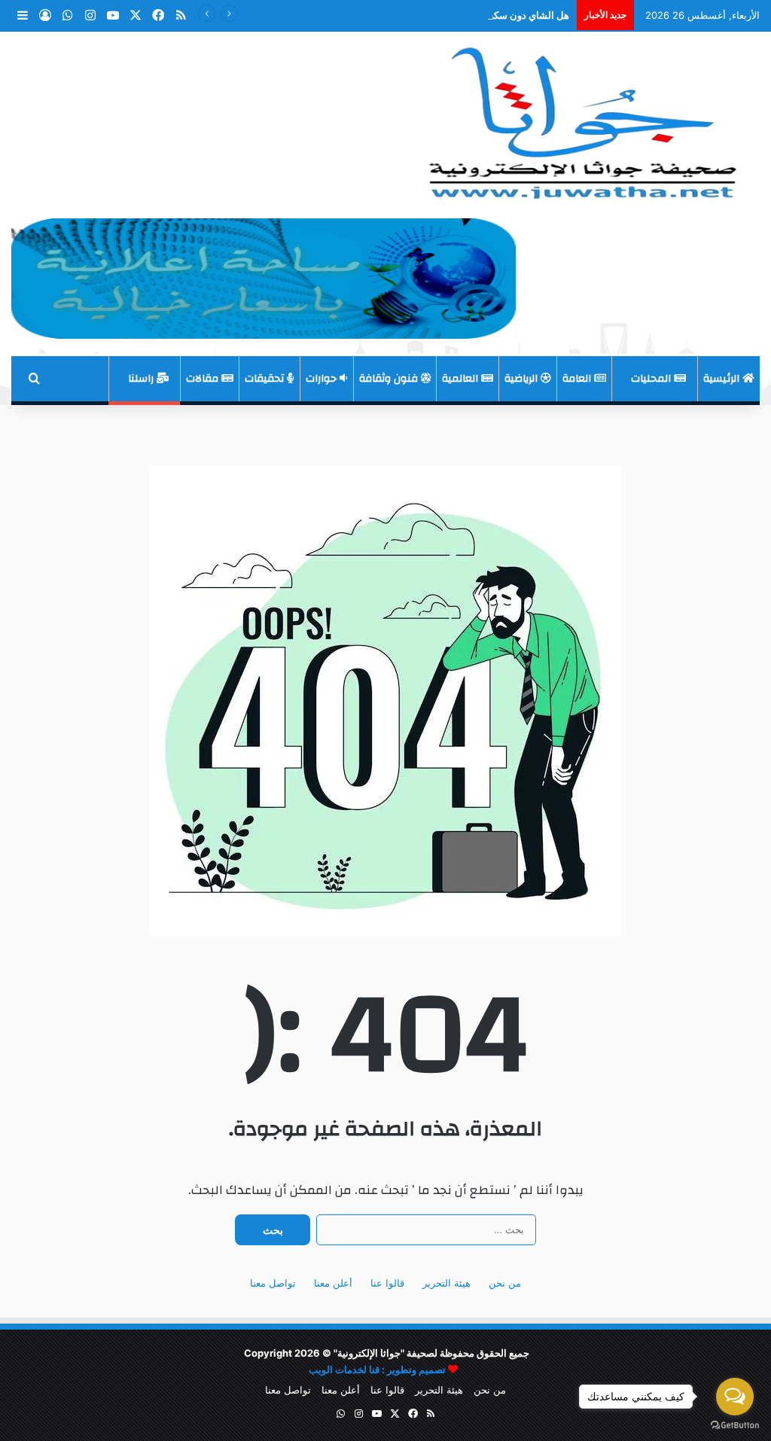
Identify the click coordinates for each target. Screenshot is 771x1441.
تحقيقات (266, 378)
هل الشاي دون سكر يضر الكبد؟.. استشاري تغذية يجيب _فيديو (445, 15)
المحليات (652, 378)
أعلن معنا (333, 1283)
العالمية (461, 378)
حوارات (323, 378)
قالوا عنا (387, 1283)
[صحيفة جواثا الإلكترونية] (579, 117)
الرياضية (522, 378)
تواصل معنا (273, 1283)
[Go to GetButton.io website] (735, 1425)
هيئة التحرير (446, 1283)
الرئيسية (722, 378)
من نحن (505, 1283)
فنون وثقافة (390, 378)
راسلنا (142, 378)
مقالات (203, 378)
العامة (578, 378)
